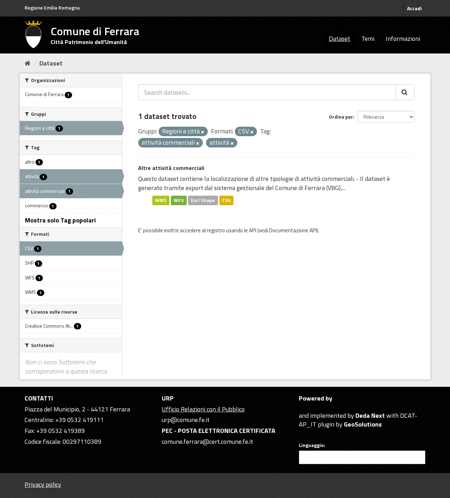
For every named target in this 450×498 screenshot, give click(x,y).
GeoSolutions (363, 424)
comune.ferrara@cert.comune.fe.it (207, 441)
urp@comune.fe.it (186, 419)
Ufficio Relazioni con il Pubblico (203, 409)
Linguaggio (311, 445)
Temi (367, 38)
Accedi (414, 8)
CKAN (311, 407)
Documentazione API (293, 230)
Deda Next (370, 415)
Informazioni (403, 38)
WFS (179, 200)
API (252, 230)
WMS (161, 200)
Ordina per (341, 116)
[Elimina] (202, 132)
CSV (226, 200)
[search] (405, 92)
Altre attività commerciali (171, 168)
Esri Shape (203, 200)
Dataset (339, 38)
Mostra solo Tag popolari (60, 220)
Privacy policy (43, 484)
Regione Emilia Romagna (52, 7)
